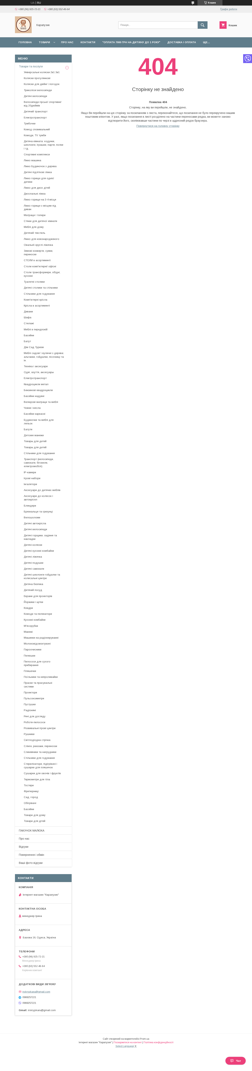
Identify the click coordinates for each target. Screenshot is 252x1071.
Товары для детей (35, 441)
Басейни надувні (34, 396)
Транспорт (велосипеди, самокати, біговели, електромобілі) (39, 463)
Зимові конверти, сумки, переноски (38, 252)
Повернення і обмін (31, 854)
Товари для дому (34, 815)
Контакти (88, 42)
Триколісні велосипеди (38, 90)
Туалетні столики (34, 281)
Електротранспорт (35, 117)
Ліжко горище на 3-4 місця (40, 199)
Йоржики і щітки (33, 602)
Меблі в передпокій (35, 329)
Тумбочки (29, 123)
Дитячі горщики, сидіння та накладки (40, 537)
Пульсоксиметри (34, 698)
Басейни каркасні (34, 413)
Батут (27, 341)
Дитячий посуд (33, 590)
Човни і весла (32, 407)
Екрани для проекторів (38, 596)
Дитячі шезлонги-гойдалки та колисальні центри (42, 576)
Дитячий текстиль (34, 232)
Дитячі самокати (34, 568)
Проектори (30, 692)
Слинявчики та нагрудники (40, 752)
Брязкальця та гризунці (38, 511)
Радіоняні (30, 710)
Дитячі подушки (33, 562)
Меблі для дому (34, 226)
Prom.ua (144, 1038)
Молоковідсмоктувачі (37, 643)
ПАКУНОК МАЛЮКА (31, 830)
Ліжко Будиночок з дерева (40, 166)
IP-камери (30, 472)
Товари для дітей (34, 821)
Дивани (28, 311)
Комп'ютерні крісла (35, 299)
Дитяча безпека (33, 584)
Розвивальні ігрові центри (40, 728)
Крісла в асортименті (37, 305)
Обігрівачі (30, 803)
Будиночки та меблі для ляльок (39, 421)
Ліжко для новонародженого (41, 238)
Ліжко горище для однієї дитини (39, 180)
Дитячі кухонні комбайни (39, 550)
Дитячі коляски (33, 544)
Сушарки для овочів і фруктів (42, 773)
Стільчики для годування (39, 293)
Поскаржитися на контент (128, 1042)
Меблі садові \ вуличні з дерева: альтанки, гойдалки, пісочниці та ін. (44, 357)
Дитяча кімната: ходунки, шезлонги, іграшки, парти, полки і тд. (43, 145)
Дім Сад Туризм (34, 347)
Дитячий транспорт (35, 111)
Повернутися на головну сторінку (158, 126)
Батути (28, 429)
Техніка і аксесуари (36, 366)
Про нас (67, 42)
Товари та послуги (31, 66)
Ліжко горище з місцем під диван (40, 207)
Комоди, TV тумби (35, 135)
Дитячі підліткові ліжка (38, 172)
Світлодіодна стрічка (37, 740)
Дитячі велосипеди (35, 96)
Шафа (27, 317)
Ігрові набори (32, 478)
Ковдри (28, 607)
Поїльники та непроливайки (41, 676)
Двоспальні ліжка (34, 193)
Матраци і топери (34, 215)
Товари (44, 42)
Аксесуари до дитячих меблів (42, 490)
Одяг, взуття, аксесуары (39, 372)
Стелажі (29, 323)
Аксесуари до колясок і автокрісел (38, 498)
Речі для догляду (34, 716)
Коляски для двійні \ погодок (41, 84)
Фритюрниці (31, 791)
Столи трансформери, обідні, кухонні (42, 274)
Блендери (30, 505)
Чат (238, 1060)
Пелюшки (29, 655)
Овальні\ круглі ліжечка (38, 244)
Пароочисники (32, 649)
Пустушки (30, 704)
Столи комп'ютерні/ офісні (40, 266)
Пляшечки (30, 671)
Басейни (29, 335)
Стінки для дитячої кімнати (40, 221)
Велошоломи (32, 517)
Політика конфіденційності (158, 1042)
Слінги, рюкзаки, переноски (40, 746)
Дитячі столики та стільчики (41, 287)
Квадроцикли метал (36, 384)
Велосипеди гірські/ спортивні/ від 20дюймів (42, 104)
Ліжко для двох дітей (37, 187)
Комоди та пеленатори (38, 613)
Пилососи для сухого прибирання (37, 663)
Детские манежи (34, 435)
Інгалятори (30, 484)
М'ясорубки (31, 625)
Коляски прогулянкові (37, 78)
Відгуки (23, 846)
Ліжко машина (32, 160)
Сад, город (31, 797)
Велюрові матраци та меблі (41, 401)
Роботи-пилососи (34, 722)
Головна (25, 42)
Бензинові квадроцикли (38, 390)
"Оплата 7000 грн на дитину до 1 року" (131, 42)
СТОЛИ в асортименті (37, 260)
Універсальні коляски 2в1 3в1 (42, 72)
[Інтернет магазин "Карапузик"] (23, 32)
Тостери (29, 785)
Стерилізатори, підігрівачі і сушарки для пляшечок (40, 765)
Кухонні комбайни (34, 619)
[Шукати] (203, 25)
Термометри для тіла (37, 779)
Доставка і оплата (181, 42)
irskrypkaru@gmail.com (36, 991)
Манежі (28, 631)
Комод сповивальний (37, 129)
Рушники (29, 734)
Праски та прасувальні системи (38, 684)
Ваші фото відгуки (31, 862)
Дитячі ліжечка (33, 556)
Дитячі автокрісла (35, 523)
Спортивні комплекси (37, 154)
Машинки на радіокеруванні (41, 637)
